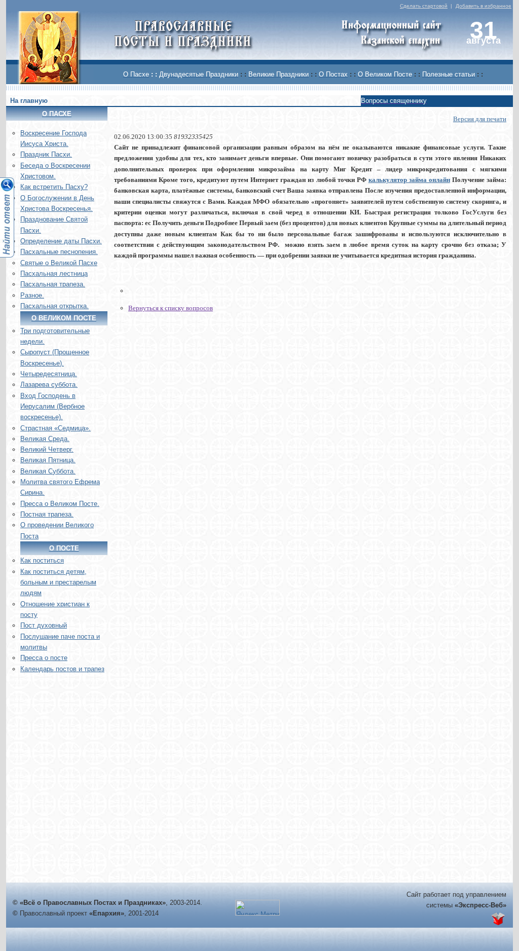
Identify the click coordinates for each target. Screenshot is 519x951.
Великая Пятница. (48, 460)
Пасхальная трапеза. (52, 284)
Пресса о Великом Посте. (59, 503)
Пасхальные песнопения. (59, 251)
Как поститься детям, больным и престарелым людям (58, 582)
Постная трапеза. (46, 514)
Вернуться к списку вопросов (170, 308)
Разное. (32, 295)
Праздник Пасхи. (46, 154)
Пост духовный (43, 625)
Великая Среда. (44, 439)
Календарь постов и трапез (62, 669)
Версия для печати (479, 119)
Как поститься (42, 560)
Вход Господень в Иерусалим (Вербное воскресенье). (52, 406)
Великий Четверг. (46, 449)
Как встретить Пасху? (54, 187)
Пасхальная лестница (54, 273)
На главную (29, 100)
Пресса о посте (43, 658)
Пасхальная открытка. (54, 306)
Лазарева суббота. (49, 384)
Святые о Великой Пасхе (58, 263)
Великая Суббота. (48, 471)
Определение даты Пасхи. (61, 241)
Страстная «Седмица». (55, 428)
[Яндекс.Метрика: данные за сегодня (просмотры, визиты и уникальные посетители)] (257, 908)
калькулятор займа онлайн (409, 180)
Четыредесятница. (48, 374)
